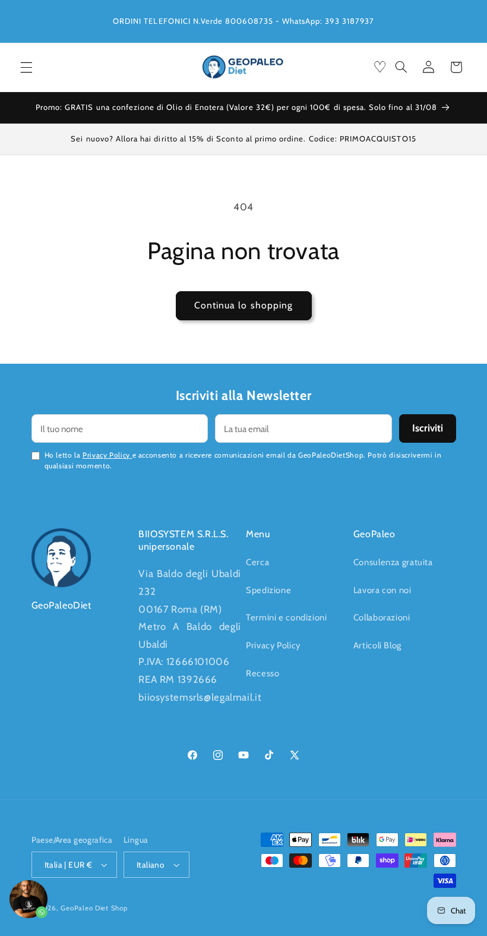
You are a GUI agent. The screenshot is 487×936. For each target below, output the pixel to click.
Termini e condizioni (286, 617)
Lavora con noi (382, 590)
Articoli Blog (377, 645)
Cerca (257, 562)
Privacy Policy (107, 454)
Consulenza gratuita (393, 562)
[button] (26, 67)
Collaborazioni (381, 617)
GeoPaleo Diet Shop (94, 908)
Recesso (262, 673)
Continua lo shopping (243, 305)
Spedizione (268, 590)
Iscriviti (427, 428)
